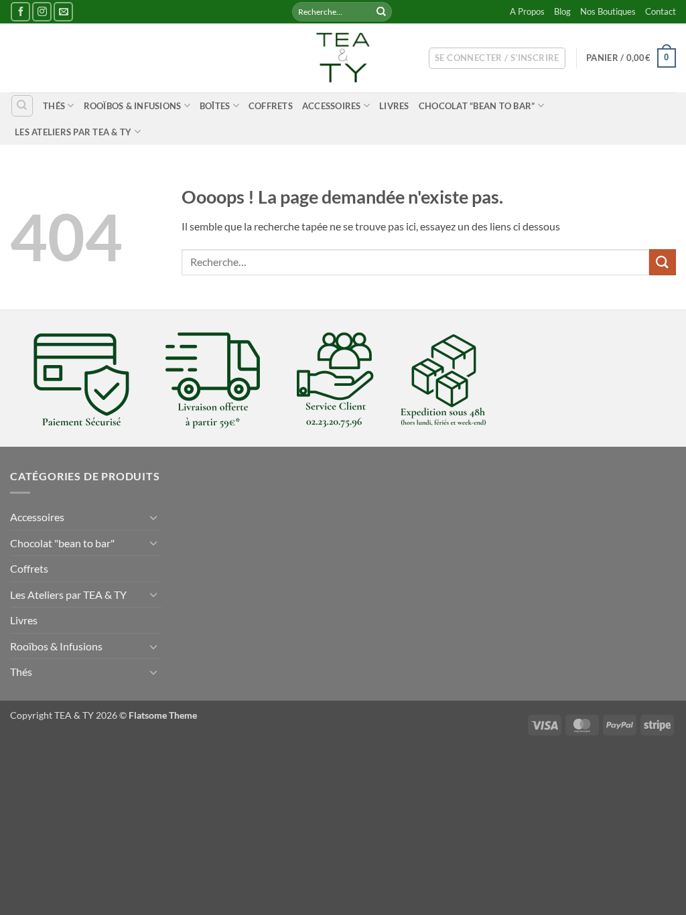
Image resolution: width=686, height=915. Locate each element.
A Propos (527, 11)
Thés (54, 105)
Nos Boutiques (608, 11)
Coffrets (271, 105)
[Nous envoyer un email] (63, 11)
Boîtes (215, 105)
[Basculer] (153, 517)
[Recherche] (22, 106)
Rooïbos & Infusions (133, 105)
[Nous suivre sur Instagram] (42, 11)
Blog (562, 11)
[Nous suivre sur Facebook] (20, 11)
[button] (497, 58)
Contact (660, 11)
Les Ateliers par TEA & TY (73, 132)
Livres (394, 105)
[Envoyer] (381, 12)
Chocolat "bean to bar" (62, 543)
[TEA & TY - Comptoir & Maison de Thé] (343, 57)
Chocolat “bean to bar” (477, 105)
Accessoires (331, 105)
